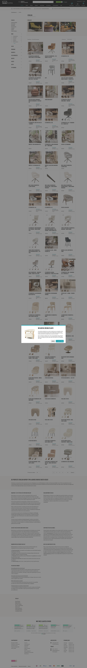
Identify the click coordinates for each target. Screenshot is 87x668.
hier (40, 338)
